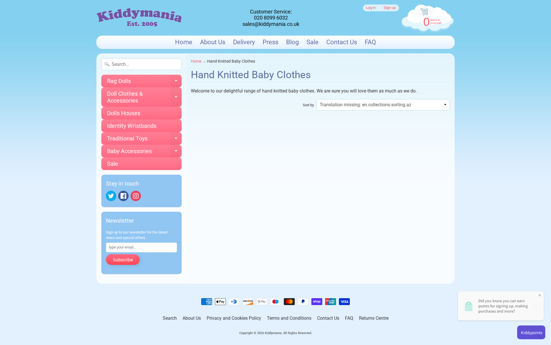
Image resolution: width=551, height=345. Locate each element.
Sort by (308, 105)
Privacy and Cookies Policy (234, 318)
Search (170, 318)
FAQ (370, 42)
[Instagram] (136, 196)
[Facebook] (123, 196)
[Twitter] (111, 196)
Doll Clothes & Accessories (144, 97)
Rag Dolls (144, 82)
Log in (371, 8)
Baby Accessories (144, 152)
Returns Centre (374, 318)
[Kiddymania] (139, 18)
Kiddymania (273, 333)
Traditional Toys (144, 140)
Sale (312, 42)
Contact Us (341, 42)
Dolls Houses (123, 113)
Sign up (390, 8)
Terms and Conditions (289, 318)
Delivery (244, 42)
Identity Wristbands (131, 125)
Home (183, 42)
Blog (292, 42)
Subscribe (123, 260)
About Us (212, 42)
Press (270, 42)
